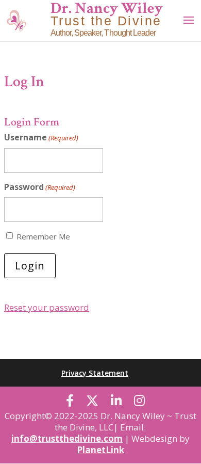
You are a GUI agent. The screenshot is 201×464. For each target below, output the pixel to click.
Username (41, 137)
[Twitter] (92, 400)
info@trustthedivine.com (67, 438)
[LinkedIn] (116, 400)
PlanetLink (100, 450)
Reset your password (46, 307)
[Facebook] (70, 400)
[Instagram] (139, 400)
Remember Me (43, 236)
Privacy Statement (94, 373)
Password (39, 187)
